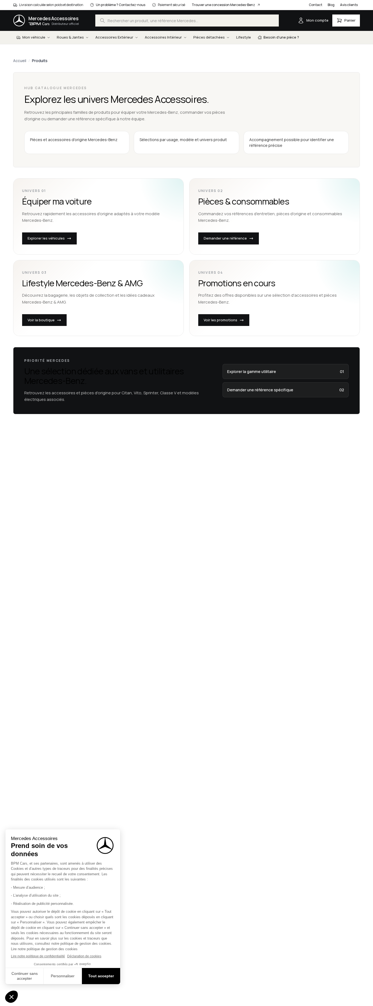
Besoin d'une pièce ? (281, 37)
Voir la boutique (41, 319)
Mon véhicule (33, 37)
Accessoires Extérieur (114, 37)
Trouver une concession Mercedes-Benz (223, 4)
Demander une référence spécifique (285, 389)
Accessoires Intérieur (163, 37)
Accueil (19, 60)
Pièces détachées (209, 37)
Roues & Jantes (70, 37)
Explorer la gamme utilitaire (285, 371)
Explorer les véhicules (46, 238)
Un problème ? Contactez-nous (120, 4)
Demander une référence (225, 238)
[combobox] (187, 20)
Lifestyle (243, 37)
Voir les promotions (220, 319)
